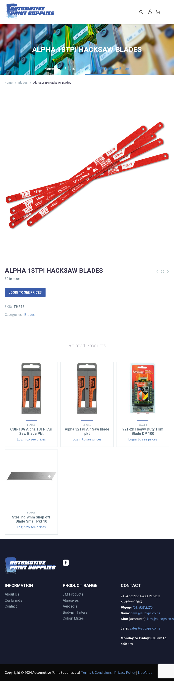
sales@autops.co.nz (145, 628)
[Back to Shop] (162, 271)
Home (9, 82)
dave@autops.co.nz (145, 613)
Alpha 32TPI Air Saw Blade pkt (87, 431)
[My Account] (150, 12)
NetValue (145, 672)
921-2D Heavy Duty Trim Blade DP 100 (142, 431)
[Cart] (158, 12)
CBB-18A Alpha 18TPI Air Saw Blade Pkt (31, 431)
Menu (166, 12)
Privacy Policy (124, 672)
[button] (141, 12)
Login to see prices (25, 292)
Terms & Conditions (96, 672)
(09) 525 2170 (142, 607)
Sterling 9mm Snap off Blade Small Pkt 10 (31, 519)
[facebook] (66, 563)
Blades (23, 82)
